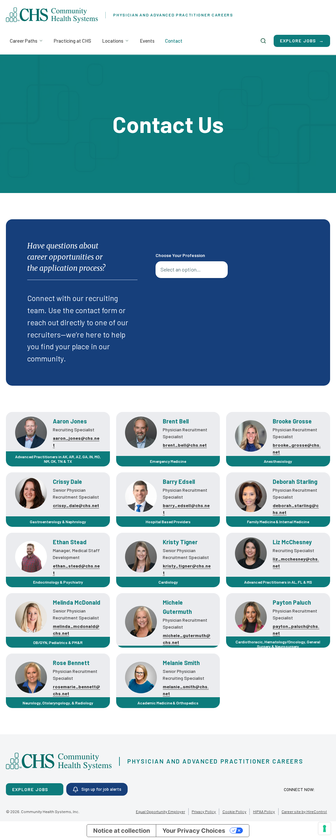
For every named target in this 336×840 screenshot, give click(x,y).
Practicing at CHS (72, 41)
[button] (323, 789)
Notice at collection (121, 830)
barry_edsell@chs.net (186, 509)
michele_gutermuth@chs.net (186, 639)
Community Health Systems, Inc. (50, 811)
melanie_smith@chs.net (186, 690)
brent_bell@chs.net (185, 445)
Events (147, 41)
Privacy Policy (204, 811)
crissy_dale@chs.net (76, 505)
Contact (173, 41)
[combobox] (192, 269)
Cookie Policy (234, 811)
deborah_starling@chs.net (296, 509)
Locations (112, 41)
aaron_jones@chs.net (76, 441)
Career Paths (23, 41)
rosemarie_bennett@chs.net (76, 690)
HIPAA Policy (264, 811)
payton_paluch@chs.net (296, 629)
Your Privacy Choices (193, 830)
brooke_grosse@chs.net (297, 448)
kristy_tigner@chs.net (187, 569)
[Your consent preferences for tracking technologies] (324, 828)
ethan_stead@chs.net (76, 569)
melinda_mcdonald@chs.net (76, 629)
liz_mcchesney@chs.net (296, 562)
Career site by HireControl (304, 811)
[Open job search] (263, 40)
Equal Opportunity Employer (160, 811)
